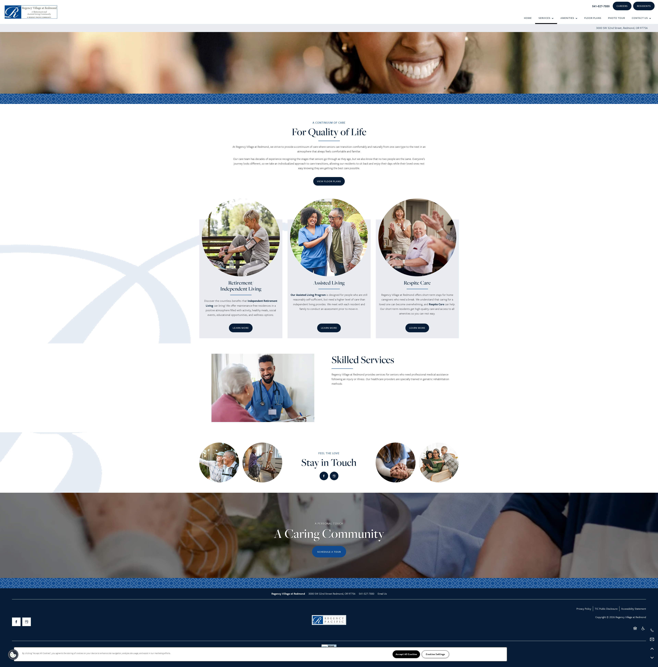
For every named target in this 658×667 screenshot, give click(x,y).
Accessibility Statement (633, 609)
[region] (260, 654)
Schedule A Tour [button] (329, 551)
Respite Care (436, 304)
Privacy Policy (583, 609)
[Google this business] (334, 476)
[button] (622, 6)
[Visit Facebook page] (324, 476)
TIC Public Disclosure (606, 609)
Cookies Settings (435, 654)
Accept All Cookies (406, 654)
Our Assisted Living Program (308, 295)
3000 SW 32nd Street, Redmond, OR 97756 (622, 28)
